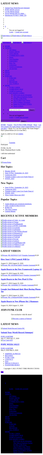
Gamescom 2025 (10, 175)
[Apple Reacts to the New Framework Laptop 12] (18, 265)
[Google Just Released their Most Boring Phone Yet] (17, 285)
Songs (11, 57)
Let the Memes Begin (12, 12)
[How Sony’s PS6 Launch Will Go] (18, 255)
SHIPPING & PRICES (12, 354)
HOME (7, 46)
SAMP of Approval (15, 91)
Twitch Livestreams (15, 67)
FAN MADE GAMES (16, 93)
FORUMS (8, 76)
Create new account (21, 32)
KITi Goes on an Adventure (22, 95)
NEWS (7, 72)
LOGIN (12, 80)
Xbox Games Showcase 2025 (15, 195)
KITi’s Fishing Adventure (21, 102)
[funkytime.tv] (16, 35)
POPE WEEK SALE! (12, 10)
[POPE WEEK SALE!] (7, 340)
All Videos (12, 50)
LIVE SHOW (13, 54)
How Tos (12, 63)
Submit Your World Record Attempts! (17, 8)
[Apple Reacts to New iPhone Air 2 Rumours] (18, 297)
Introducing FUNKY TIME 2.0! (15, 15)
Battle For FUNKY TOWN (22, 104)
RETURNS (9, 355)
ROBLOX (8, 207)
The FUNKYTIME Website (23, 125)
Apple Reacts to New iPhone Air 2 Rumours (19, 301)
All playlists (13, 69)
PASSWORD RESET (12, 365)
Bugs (35, 125)
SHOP (7, 70)
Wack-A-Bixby (18, 106)
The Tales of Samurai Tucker (22, 97)
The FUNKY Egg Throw (21, 100)
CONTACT (9, 359)
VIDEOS (8, 48)
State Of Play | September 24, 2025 (16, 173)
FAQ (6, 361)
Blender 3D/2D (10, 171)
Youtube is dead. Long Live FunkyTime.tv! (19, 177)
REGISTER (13, 82)
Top (2, 372)
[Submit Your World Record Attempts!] (13, 328)
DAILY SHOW (14, 52)
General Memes (10, 211)
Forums (9, 125)
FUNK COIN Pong (20, 99)
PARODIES (13, 61)
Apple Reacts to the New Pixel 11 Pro (16, 279)
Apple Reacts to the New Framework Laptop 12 (21, 269)
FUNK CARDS (14, 87)
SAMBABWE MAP (16, 89)
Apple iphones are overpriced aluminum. (18, 204)
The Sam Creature (11, 209)
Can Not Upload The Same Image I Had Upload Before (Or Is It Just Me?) (21, 126)
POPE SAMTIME (7, 336)
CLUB (7, 74)
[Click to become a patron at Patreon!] (21, 318)
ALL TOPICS (14, 84)
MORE (7, 85)
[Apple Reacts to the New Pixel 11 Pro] (18, 275)
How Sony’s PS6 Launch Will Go (15, 259)
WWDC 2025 (9, 178)
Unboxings (12, 65)
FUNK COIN (9, 357)
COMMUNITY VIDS (16, 55)
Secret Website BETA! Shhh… (15, 13)
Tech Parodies (13, 59)
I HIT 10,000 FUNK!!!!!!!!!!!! (15, 206)
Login (11, 32)
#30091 (20, 134)
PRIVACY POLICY (12, 363)
